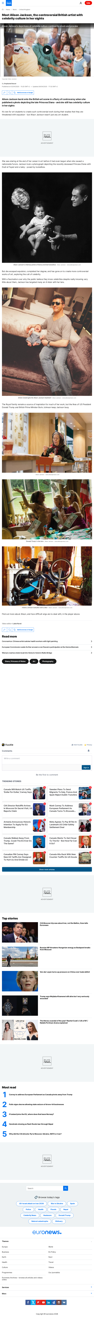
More (4, 1294)
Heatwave (47, 1215)
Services (5, 1287)
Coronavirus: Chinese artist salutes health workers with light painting (30, 641)
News (8, 9)
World (15, 9)
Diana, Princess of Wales (15, 661)
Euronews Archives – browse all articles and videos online (22, 1279)
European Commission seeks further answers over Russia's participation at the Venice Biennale (40, 647)
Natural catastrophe (39, 1221)
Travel (50, 1262)
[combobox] (47, 1188)
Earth (4, 1257)
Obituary (59, 1221)
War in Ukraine (57, 1204)
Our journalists (54, 1272)
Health (40, 1209)
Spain (72, 1204)
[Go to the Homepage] (9, 3)
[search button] (65, 1188)
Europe (5, 1247)
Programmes (7, 1272)
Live (88, 3)
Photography (47, 661)
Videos (51, 1267)
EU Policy (52, 1252)
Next (50, 1257)
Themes (5, 1241)
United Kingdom (24, 9)
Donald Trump (64, 1215)
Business (5, 1252)
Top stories (10, 918)
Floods (53, 1209)
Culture (5, 1267)
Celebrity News (30, 1215)
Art (34, 661)
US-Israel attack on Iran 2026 (31, 1204)
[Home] (2, 9)
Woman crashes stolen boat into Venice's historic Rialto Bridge (27, 653)
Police (28, 1209)
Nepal (65, 1209)
